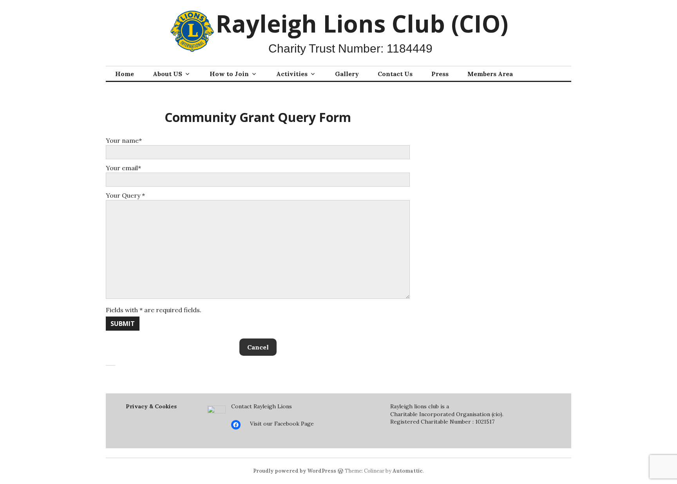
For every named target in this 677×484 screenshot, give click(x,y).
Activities (292, 74)
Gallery (347, 74)
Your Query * (125, 195)
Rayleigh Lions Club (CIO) (362, 23)
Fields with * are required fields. (153, 310)
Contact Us (395, 74)
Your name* (124, 140)
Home (124, 74)
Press (440, 74)
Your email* (123, 168)
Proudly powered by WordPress (294, 471)
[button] (258, 347)
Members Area (490, 74)
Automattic (408, 471)
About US (167, 74)
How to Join (229, 74)
